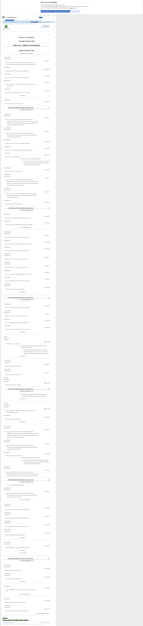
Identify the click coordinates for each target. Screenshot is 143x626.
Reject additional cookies (63, 11)
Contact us (53, 15)
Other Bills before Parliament (44, 27)
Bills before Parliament (28, 23)
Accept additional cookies (48, 11)
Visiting (36, 20)
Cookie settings (75, 11)
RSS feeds (49, 15)
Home (4, 20)
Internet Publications (45, 26)
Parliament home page (9, 23)
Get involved (32, 20)
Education (40, 20)
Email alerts (44, 15)
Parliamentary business (10, 20)
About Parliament (26, 20)
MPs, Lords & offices (18, 20)
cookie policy (72, 8)
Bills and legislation (22, 23)
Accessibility (40, 15)
